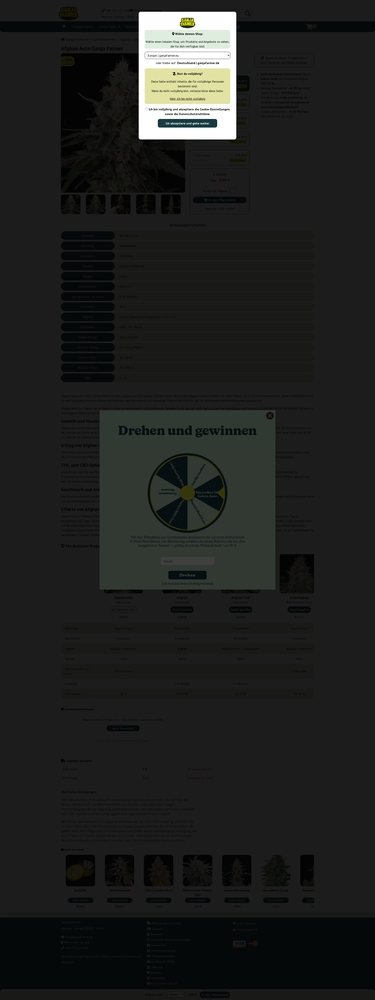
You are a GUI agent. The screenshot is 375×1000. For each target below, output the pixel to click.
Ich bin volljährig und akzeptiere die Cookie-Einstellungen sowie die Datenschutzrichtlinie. (189, 111)
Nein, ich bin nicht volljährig (187, 99)
